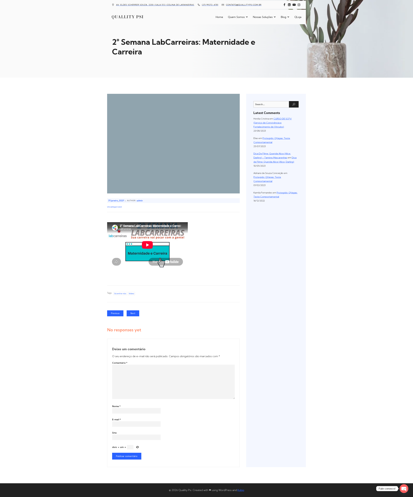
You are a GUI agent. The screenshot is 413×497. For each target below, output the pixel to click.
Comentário (119, 362)
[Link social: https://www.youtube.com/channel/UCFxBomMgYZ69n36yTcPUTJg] (294, 4)
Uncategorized (114, 207)
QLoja (297, 17)
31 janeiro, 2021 (116, 200)
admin (140, 200)
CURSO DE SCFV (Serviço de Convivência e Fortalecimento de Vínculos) (272, 122)
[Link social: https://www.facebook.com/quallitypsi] (284, 4)
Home (219, 17)
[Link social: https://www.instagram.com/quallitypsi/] (299, 4)
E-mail (116, 419)
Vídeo (131, 293)
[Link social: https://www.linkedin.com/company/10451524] (289, 4)
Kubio (240, 490)
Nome (116, 406)
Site (114, 432)
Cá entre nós (120, 293)
